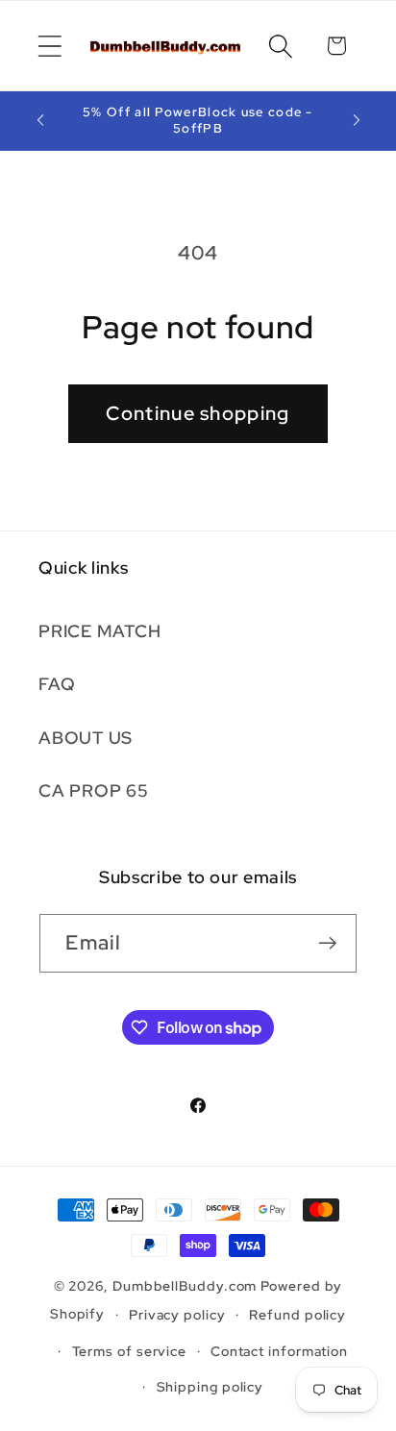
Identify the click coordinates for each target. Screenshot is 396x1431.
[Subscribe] (328, 943)
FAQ (56, 684)
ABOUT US (85, 738)
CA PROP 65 (93, 790)
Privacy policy (177, 1314)
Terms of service (129, 1351)
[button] (49, 45)
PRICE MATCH (99, 631)
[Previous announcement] (40, 120)
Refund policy (297, 1314)
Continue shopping (197, 413)
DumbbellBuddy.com (184, 1285)
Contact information (279, 1351)
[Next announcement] (356, 120)
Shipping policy (210, 1386)
